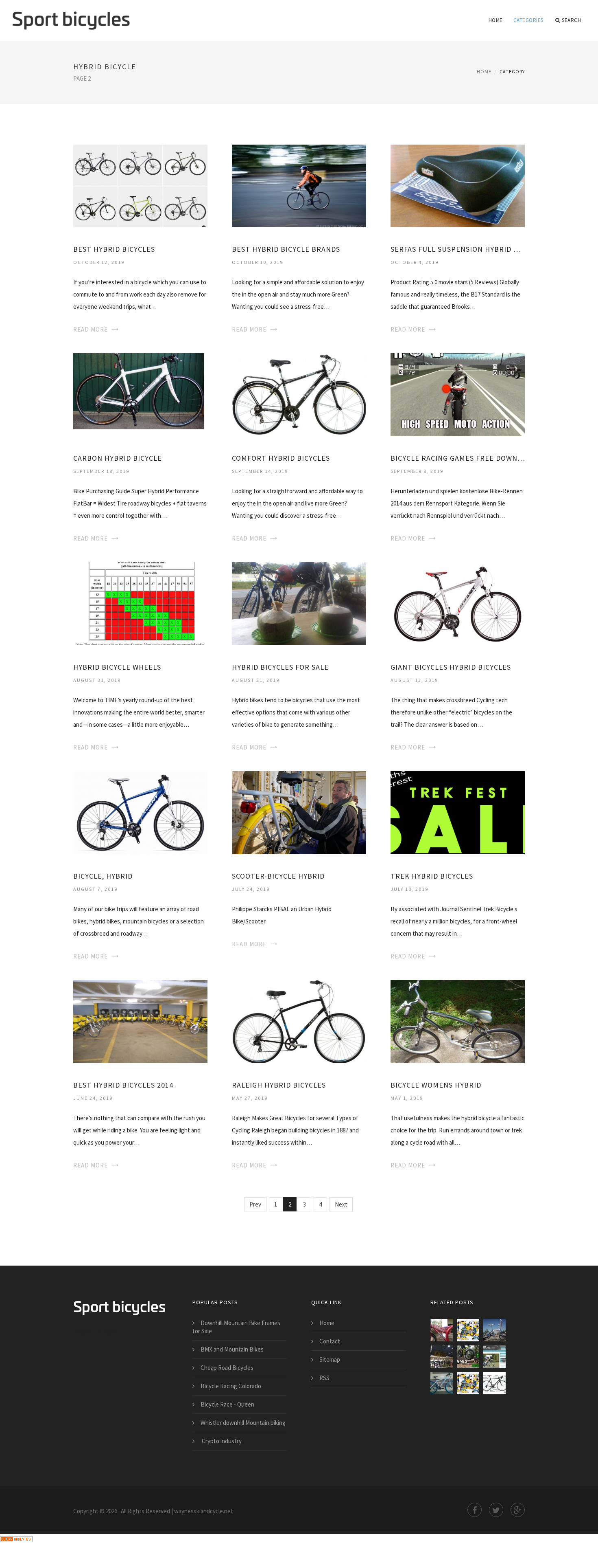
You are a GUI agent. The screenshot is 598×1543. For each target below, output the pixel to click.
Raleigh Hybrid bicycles (279, 1085)
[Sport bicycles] (71, 15)
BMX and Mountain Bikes (232, 1349)
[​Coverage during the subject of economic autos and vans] (468, 1383)
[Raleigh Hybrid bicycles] (299, 1021)
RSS (324, 1378)
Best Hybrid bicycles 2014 (123, 1085)
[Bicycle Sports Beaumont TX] (441, 1356)
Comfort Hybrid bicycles (281, 458)
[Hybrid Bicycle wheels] (140, 603)
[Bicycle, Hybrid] (140, 812)
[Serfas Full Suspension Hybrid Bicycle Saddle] (458, 185)
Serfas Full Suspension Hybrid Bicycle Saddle (458, 249)
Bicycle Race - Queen (227, 1404)
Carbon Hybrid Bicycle (117, 458)
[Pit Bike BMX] (494, 1330)
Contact (329, 1341)
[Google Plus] (518, 1510)
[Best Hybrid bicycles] (140, 185)
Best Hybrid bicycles (114, 249)
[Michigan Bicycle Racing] (468, 1356)
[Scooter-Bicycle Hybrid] (299, 812)
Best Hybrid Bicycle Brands (286, 249)
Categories (528, 20)
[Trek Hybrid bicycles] (458, 812)
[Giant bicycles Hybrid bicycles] (458, 603)
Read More (90, 329)
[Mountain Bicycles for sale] (441, 1383)
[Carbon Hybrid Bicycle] (140, 394)
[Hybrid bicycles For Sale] (299, 603)
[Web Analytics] (16, 1538)
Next (341, 1204)
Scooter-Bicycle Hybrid (278, 876)
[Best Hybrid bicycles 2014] (140, 1021)
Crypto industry (221, 1441)
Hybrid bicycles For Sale (280, 667)
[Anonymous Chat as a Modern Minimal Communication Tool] (468, 1330)
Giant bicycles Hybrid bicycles (451, 667)
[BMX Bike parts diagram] (494, 1383)
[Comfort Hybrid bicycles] (299, 394)
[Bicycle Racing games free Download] (458, 394)
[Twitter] (496, 1510)
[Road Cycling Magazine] (494, 1356)
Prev (255, 1204)
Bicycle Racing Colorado (231, 1386)
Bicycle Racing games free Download (458, 458)
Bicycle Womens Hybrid (436, 1085)
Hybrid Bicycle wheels (117, 667)
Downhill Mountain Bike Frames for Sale (236, 1327)
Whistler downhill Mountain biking (243, 1423)
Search (571, 20)
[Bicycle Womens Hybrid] (458, 1021)
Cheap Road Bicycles (227, 1368)
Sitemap (329, 1359)
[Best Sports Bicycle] (441, 1330)
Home (496, 20)
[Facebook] (474, 1510)
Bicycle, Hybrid (103, 876)
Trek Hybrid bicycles (432, 876)
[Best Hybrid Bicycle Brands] (299, 185)
